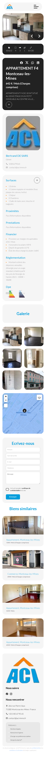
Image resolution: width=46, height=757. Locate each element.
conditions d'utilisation (16, 750)
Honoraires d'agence (16, 733)
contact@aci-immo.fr (18, 167)
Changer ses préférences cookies (20, 736)
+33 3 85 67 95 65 (16, 714)
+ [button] (6, 396)
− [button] (6, 400)
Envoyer (13, 497)
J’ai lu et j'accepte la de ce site (20, 489)
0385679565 (14, 164)
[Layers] (39, 397)
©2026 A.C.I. (12, 725)
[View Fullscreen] (6, 405)
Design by (16, 740)
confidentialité (36, 748)
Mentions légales (15, 729)
